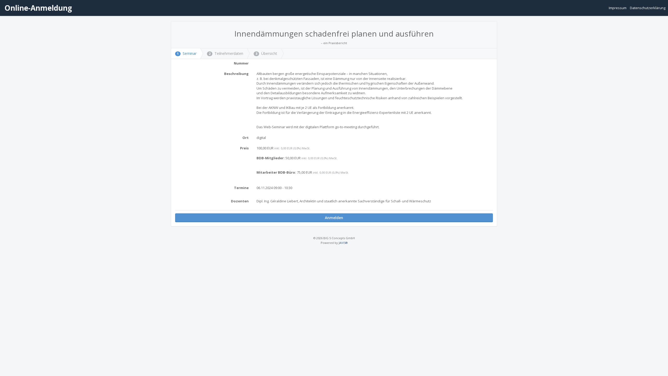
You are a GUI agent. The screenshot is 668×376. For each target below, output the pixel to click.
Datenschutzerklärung (647, 7)
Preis (244, 148)
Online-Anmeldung (37, 8)
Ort (245, 137)
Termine (241, 187)
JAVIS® (343, 243)
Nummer (241, 63)
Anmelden (334, 217)
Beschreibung (236, 73)
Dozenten (240, 201)
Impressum (618, 7)
